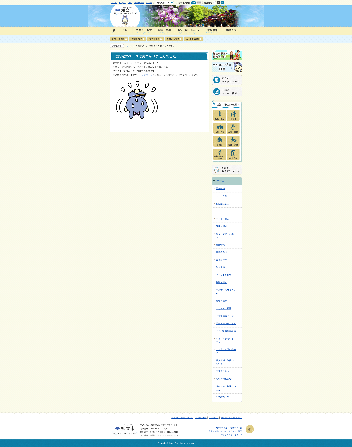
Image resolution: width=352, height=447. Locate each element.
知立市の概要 (221, 428)
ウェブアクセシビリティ (231, 435)
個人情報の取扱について (231, 418)
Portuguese (139, 3)
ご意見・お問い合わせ (216, 431)
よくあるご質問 (235, 431)
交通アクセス (236, 428)
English (122, 3)
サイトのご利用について (182, 418)
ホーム (129, 46)
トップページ (145, 75)
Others (149, 3)
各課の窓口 (213, 418)
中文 (130, 3)
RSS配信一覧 (201, 418)
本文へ (114, 3)
